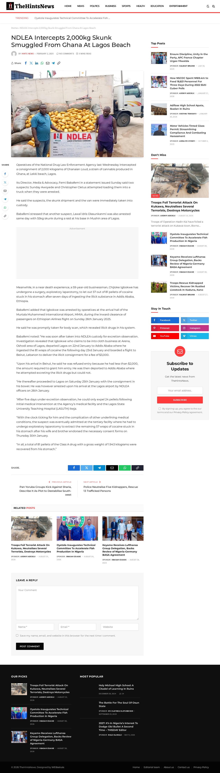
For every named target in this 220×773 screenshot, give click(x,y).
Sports (126, 6)
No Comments (66, 54)
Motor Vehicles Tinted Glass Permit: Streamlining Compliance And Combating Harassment (188, 131)
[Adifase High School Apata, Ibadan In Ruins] (159, 109)
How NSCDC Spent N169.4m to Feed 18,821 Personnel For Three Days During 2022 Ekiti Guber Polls (189, 83)
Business (110, 6)
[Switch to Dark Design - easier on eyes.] (208, 6)
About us (169, 767)
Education (157, 6)
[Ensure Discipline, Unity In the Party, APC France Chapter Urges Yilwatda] (159, 58)
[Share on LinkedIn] (36, 63)
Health (140, 6)
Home (67, 6)
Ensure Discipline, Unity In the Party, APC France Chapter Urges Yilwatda (189, 58)
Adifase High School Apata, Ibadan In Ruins (187, 107)
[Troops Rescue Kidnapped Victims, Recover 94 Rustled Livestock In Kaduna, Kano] (159, 287)
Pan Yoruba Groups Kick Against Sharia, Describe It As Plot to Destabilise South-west (45, 490)
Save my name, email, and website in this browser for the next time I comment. (68, 635)
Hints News (28, 54)
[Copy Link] (58, 63)
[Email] (5, 190)
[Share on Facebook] (25, 63)
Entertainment (178, 6)
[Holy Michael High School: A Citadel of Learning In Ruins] (88, 689)
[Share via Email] (47, 63)
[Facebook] (5, 174)
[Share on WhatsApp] (42, 63)
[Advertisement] (77, 255)
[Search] (213, 6)
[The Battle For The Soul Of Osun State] (88, 706)
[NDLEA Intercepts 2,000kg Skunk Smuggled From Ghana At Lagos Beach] (77, 113)
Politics (94, 6)
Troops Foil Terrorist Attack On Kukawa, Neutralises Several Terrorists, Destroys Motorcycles (31, 548)
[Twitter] (5, 182)
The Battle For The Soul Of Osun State (119, 704)
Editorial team (152, 767)
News (80, 6)
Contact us (184, 767)
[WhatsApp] (5, 207)
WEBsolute (58, 767)
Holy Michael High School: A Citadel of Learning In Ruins (116, 687)
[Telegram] (5, 199)
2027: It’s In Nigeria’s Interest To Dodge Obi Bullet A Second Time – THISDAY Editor (118, 727)
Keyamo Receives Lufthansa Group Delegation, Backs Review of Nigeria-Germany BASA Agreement (120, 550)
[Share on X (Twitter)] (31, 63)
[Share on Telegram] (53, 63)
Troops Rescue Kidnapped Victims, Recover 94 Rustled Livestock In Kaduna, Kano (187, 286)
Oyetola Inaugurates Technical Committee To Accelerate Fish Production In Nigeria (73, 18)
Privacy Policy (181, 412)
